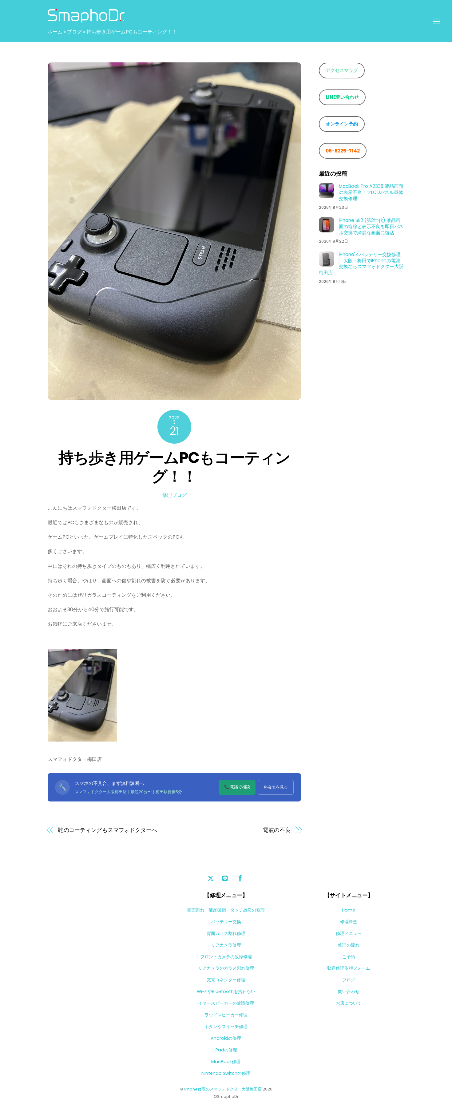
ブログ (74, 31)
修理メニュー (349, 933)
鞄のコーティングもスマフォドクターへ (107, 830)
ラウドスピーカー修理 (226, 1015)
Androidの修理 (226, 1038)
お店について (349, 1003)
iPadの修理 (226, 1050)
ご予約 (348, 957)
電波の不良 (277, 830)
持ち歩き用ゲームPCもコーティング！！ (174, 467)
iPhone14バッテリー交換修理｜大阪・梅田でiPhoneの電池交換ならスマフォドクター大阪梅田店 (361, 263)
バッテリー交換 (226, 922)
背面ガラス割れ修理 (226, 933)
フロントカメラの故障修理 (226, 957)
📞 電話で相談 (237, 787)
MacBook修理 (225, 1062)
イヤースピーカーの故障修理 (226, 1003)
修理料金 (348, 922)
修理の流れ (348, 945)
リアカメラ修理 (226, 945)
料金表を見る (276, 787)
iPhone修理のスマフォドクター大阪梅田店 (223, 1089)
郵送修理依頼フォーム (348, 968)
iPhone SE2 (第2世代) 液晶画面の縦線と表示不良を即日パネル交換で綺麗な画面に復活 (371, 226)
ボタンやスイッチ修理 (226, 1026)
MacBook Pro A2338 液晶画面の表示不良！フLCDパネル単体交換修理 (371, 192)
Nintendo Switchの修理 (225, 1073)
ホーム (55, 31)
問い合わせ (348, 991)
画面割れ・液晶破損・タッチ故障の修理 (226, 910)
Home (348, 910)
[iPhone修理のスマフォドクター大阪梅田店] (86, 20)
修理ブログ (174, 495)
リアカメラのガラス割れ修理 (226, 968)
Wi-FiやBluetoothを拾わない (226, 991)
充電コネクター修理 (226, 980)
